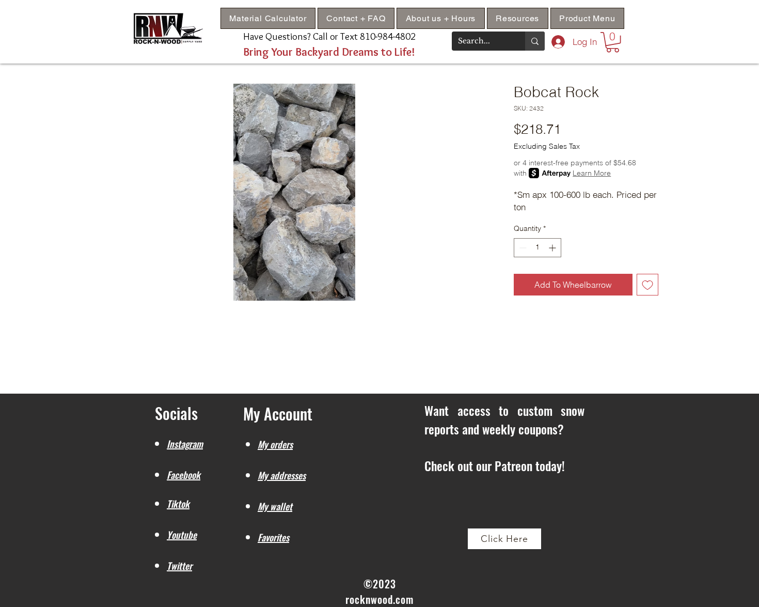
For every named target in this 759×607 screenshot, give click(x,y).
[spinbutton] (537, 248)
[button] (517, 18)
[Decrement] (521, 248)
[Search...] (535, 41)
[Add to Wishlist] (647, 284)
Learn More (592, 173)
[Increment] (553, 248)
